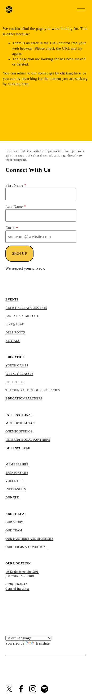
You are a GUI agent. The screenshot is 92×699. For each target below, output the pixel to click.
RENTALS (12, 340)
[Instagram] (33, 689)
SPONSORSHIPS (16, 472)
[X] (9, 689)
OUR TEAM (13, 530)
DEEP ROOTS (15, 332)
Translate (42, 643)
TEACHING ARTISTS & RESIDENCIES (32, 390)
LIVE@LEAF (14, 324)
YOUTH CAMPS (16, 365)
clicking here (70, 73)
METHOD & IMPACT (20, 423)
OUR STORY (14, 522)
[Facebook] (21, 689)
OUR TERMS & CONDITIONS (26, 547)
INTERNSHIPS (15, 489)
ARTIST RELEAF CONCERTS (26, 307)
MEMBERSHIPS (16, 464)
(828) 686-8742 (16, 584)
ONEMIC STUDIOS (18, 431)
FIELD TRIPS (14, 382)
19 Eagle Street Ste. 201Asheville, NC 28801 (22, 574)
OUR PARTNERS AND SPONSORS (29, 538)
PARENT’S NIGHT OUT (21, 316)
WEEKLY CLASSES (19, 373)
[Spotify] (44, 689)
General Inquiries (17, 588)
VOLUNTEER (15, 481)
